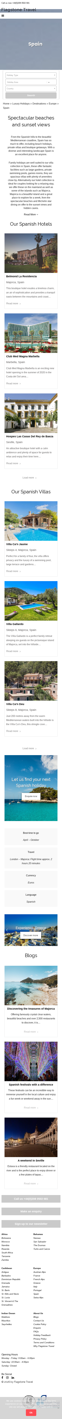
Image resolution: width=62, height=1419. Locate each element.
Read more (12, 303)
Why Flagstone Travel (43, 1346)
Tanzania (6, 1256)
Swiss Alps (38, 1297)
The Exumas (39, 1245)
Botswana (6, 1238)
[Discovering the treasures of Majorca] (31, 985)
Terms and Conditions (43, 1342)
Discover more (30, 935)
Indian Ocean (8, 1313)
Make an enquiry (31, 1211)
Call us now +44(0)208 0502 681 (15, 3)
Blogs (31, 955)
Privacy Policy (39, 1339)
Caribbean (7, 1268)
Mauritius (6, 1320)
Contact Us (38, 1320)
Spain (36, 1294)
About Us (38, 1313)
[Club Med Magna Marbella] (31, 333)
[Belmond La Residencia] (31, 253)
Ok (31, 1412)
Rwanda (5, 1249)
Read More (30, 214)
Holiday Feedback (42, 1335)
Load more (28, 477)
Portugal (37, 1290)
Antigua (5, 1272)
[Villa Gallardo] (31, 601)
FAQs (36, 1331)
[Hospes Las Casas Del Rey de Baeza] (31, 413)
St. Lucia (6, 1297)
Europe (37, 1268)
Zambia (5, 1260)
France (36, 1275)
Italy (35, 1286)
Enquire (37, 1328)
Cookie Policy (39, 1324)
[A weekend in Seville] (31, 1137)
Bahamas (38, 1234)
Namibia (5, 1245)
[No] (58, 1407)
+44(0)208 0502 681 (36, 1198)
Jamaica (5, 1286)
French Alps (39, 1279)
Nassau (37, 1238)
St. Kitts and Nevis (10, 1294)
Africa (5, 1234)
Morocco (6, 1241)
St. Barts (6, 1290)
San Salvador (39, 1241)
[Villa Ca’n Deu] (31, 681)
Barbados (6, 1275)
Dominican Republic (11, 1279)
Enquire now (31, 796)
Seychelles (7, 1324)
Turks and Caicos (41, 1249)
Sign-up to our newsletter (31, 1223)
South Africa (7, 1252)
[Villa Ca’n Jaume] (31, 521)
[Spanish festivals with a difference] (31, 1061)
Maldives (6, 1317)
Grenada (6, 1283)
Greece (36, 1283)
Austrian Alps (39, 1272)
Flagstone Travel (23, 1381)
